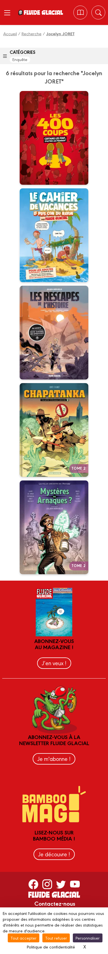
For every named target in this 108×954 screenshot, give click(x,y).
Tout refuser (56, 938)
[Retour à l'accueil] (43, 12)
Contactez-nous (54, 903)
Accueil (10, 33)
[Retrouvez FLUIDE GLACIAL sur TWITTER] (61, 883)
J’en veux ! (54, 663)
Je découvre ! (54, 854)
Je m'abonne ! (54, 758)
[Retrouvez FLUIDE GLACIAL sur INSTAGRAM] (47, 883)
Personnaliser (88, 938)
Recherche (32, 33)
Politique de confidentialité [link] (51, 947)
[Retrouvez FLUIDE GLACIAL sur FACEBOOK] (33, 883)
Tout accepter (24, 938)
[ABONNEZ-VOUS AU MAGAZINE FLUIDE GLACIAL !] (80, 12)
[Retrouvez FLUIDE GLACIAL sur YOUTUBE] (75, 883)
